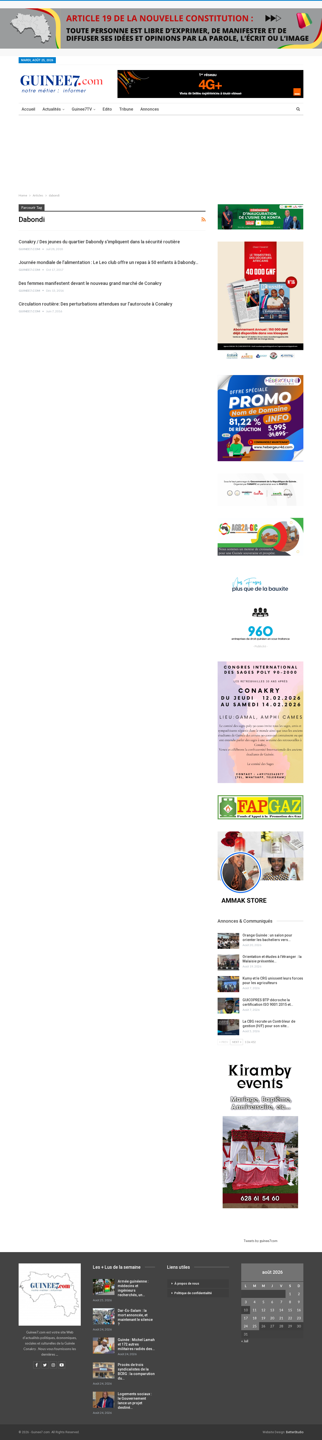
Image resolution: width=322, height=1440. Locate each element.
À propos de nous (186, 1283)
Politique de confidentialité (193, 1293)
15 (290, 1310)
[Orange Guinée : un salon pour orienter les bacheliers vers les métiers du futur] (228, 941)
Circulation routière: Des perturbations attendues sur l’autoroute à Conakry (95, 304)
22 (290, 1318)
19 (263, 1318)
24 (246, 1326)
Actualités (52, 109)
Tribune (126, 109)
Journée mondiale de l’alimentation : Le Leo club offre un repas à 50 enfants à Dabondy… (108, 262)
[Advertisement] (161, 153)
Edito (107, 109)
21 (281, 1318)
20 (272, 1318)
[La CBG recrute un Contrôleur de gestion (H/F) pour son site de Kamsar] (228, 1027)
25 (255, 1326)
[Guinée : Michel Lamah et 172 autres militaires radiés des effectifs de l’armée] (103, 1345)
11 (255, 1310)
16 (299, 1310)
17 (246, 1318)
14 (281, 1310)
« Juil (244, 1341)
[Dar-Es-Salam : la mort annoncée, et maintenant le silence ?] (103, 1316)
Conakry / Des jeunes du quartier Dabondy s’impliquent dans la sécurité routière (99, 241)
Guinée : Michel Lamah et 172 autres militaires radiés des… (136, 1344)
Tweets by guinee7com (260, 1241)
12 (263, 1310)
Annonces (149, 109)
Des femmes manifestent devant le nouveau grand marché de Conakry (90, 283)
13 (272, 1310)
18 (255, 1318)
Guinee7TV (82, 109)
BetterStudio (294, 1432)
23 (299, 1318)
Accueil (28, 109)
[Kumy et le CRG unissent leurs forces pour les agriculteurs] (228, 984)
